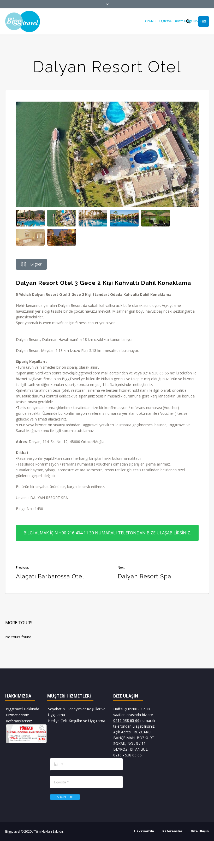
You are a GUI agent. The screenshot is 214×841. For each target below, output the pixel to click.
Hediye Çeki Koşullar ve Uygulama (76, 720)
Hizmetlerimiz (17, 714)
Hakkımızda (144, 831)
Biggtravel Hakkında (22, 708)
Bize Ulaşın (200, 831)
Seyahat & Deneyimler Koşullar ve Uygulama (76, 711)
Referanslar (172, 831)
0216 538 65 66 (126, 720)
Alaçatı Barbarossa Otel (50, 576)
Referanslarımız (19, 720)
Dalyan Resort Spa (144, 576)
